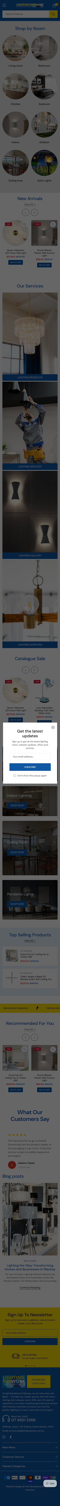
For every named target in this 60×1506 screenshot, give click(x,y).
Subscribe (30, 767)
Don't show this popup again (32, 775)
